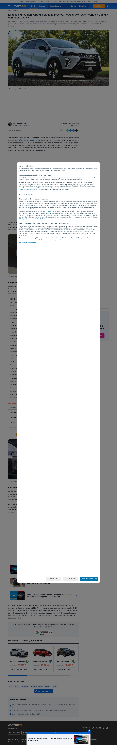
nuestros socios (46, 211)
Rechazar (53, 579)
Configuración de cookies (27, 189)
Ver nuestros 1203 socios (27, 242)
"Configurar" (23, 219)
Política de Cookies (43, 188)
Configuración (70, 579)
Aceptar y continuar (89, 579)
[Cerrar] (89, 730)
